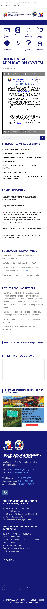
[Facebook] (5, 492)
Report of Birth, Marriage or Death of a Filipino (22, 167)
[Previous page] (5, 74)
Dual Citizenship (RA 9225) (14, 172)
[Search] (42, 138)
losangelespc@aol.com (20, 472)
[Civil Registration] (28, 30)
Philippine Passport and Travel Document (22, 158)
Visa (17, 48)
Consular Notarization (7, 48)
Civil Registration (28, 35)
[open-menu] (44, 22)
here (27, 271)
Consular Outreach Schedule (17, 149)
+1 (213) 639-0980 (23, 478)
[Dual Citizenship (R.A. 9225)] (40, 30)
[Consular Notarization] (7, 43)
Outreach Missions (40, 48)
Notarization (8, 162)
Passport (17, 35)
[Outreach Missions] (40, 43)
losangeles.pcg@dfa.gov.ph (22, 470)
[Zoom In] (25, 74)
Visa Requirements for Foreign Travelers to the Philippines (22, 177)
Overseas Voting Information (28, 49)
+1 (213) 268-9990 (25, 481)
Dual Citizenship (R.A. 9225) (40, 36)
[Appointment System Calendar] (7, 30)
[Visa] (17, 43)
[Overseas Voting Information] (28, 43)
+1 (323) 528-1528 (26, 484)
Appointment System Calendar (7, 36)
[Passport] (17, 30)
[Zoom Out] (22, 74)
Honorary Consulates (13, 153)
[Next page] (8, 74)
